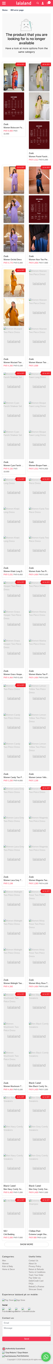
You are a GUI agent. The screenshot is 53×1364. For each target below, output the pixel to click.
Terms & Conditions (37, 1272)
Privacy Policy (35, 1266)
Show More (26, 1244)
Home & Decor (8, 1269)
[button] (38, 2)
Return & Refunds (36, 1269)
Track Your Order (36, 1275)
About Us (33, 1263)
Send (26, 1339)
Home (5, 10)
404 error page (17, 10)
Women (5, 1263)
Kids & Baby (7, 1266)
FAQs (31, 1284)
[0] (47, 2)
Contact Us (33, 1260)
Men (4, 1260)
